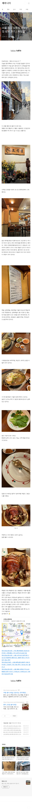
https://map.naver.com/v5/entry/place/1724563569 (14, 702)
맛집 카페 (6, 723)
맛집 (10, 723)
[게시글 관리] (9, 716)
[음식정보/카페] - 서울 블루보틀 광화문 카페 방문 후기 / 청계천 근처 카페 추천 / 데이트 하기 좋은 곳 (16, 664)
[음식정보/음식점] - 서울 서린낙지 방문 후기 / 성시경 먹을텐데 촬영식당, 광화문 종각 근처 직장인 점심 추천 (15, 657)
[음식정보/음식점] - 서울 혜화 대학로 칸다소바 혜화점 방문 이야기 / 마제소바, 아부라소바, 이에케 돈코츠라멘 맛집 (16, 671)
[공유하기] (7, 716)
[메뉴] (29, 3)
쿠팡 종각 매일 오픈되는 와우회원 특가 (15, 693)
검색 (25, 3)
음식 (14, 9)
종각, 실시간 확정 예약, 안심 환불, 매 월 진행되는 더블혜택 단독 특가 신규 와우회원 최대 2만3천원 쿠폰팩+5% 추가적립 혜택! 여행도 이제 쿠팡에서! (16, 696)
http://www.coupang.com (10, 690)
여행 (27, 9)
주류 (21, 9)
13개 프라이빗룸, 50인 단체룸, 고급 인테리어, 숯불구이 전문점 (10, 708)
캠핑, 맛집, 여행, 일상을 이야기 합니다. (10, 783)
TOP (28, 807)
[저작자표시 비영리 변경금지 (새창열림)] (20, 716)
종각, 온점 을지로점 (9, 704)
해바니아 (6, 3)
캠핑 (8, 9)
